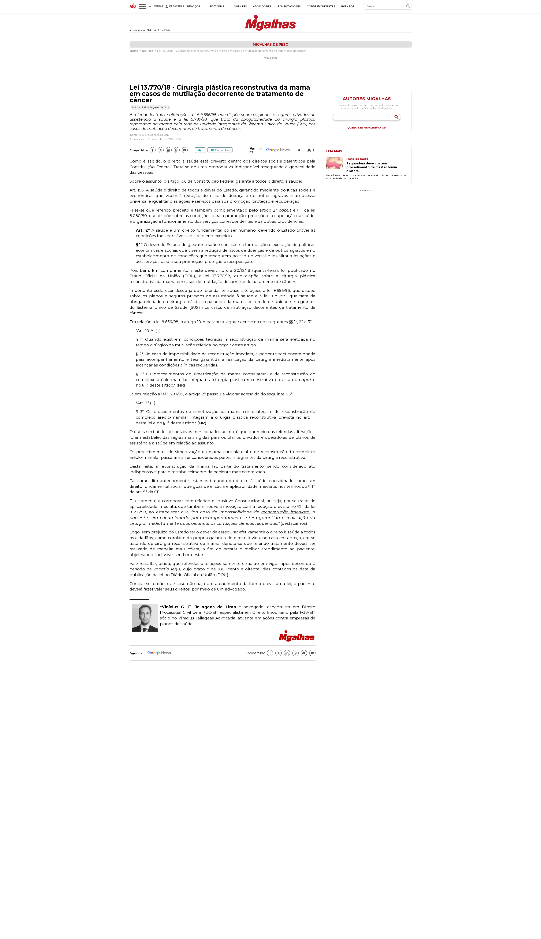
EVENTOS (347, 6)
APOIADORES (262, 6)
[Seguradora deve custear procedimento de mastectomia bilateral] (336, 165)
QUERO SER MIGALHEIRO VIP (366, 128)
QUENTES (240, 6)
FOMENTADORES (289, 6)
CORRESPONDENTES (321, 6)
